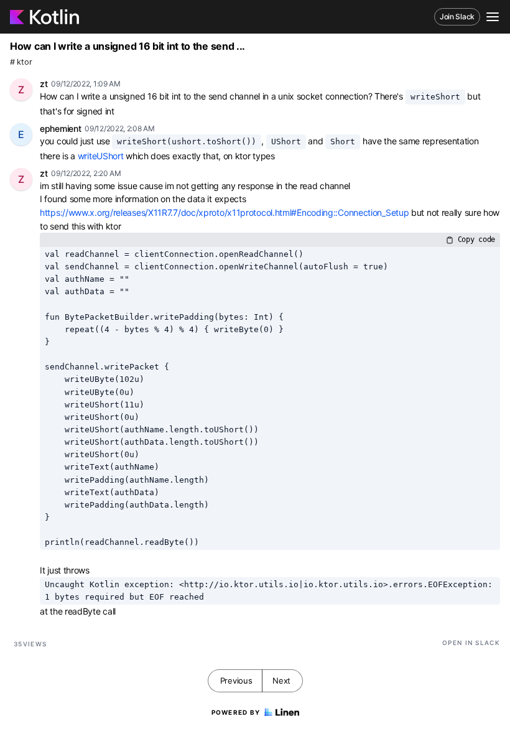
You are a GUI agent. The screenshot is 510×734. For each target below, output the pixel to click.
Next (281, 680)
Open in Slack (471, 642)
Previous (236, 680)
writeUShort (101, 156)
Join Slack (457, 16)
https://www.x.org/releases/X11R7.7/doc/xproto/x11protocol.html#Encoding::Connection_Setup (224, 212)
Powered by (236, 712)
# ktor (21, 62)
